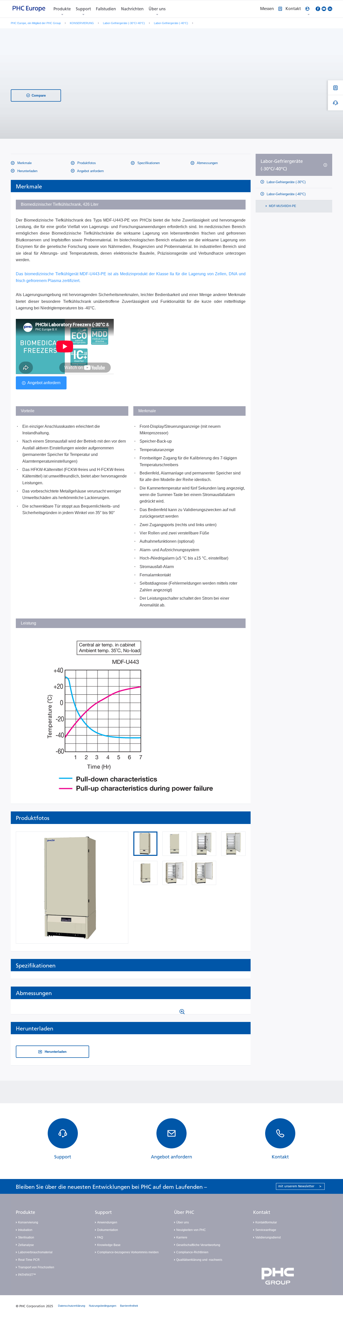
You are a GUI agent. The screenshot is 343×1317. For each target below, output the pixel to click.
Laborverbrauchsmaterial (35, 1252)
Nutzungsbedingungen (102, 1305)
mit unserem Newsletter (299, 1186)
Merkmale (24, 163)
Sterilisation (26, 1237)
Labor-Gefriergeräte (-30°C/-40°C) (124, 23)
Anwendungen (107, 1222)
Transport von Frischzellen (36, 1267)
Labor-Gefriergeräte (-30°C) (286, 182)
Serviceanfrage (265, 1230)
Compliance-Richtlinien (192, 1252)
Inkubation (25, 1230)
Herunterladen (26, 171)
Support (83, 9)
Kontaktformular (266, 1222)
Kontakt (261, 1212)
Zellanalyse (26, 1245)
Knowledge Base (109, 1245)
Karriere (181, 1237)
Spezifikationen (148, 163)
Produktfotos (86, 163)
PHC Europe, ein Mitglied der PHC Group (36, 23)
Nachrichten (132, 9)
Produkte (62, 9)
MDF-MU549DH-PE (282, 206)
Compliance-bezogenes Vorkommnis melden (128, 1252)
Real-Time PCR (29, 1260)
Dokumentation (107, 1230)
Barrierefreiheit (129, 1305)
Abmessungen (207, 163)
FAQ (100, 1237)
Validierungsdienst (268, 1237)
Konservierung (28, 1222)
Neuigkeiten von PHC (191, 1230)
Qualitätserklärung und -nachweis (199, 1260)
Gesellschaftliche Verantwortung (198, 1245)
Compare (39, 95)
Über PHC (184, 1212)
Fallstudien (106, 9)
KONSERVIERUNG (82, 23)
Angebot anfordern (90, 171)
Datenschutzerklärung (71, 1305)
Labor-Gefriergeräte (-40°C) (171, 23)
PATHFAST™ (27, 1275)
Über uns (157, 9)
